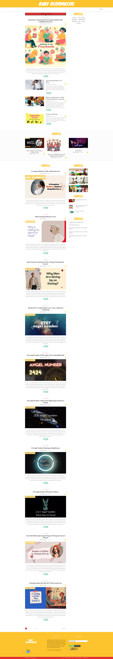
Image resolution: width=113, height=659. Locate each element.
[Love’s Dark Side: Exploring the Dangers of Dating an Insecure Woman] (45, 552)
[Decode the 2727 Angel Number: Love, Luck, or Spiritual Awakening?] (45, 324)
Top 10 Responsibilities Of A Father (54, 81)
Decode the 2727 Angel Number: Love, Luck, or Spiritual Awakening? (45, 309)
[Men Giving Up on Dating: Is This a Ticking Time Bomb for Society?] (45, 279)
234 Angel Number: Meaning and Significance (45, 448)
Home (63, 657)
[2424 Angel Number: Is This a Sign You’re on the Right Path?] (45, 370)
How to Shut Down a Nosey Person (81, 199)
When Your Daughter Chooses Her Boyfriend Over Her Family (56, 155)
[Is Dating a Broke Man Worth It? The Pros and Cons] (45, 598)
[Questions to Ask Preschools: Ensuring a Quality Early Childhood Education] (45, 46)
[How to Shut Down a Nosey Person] (72, 200)
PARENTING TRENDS (45, 13)
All (33, 136)
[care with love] (78, 180)
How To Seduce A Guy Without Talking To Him (34, 151)
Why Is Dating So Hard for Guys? (45, 217)
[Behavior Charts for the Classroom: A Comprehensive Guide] (71, 207)
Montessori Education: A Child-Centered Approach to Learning (55, 98)
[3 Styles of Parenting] (34, 118)
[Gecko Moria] (78, 143)
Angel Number (38, 136)
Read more (45, 76)
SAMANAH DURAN (43, 23)
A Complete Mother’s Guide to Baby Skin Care (45, 171)
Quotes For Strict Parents (80, 211)
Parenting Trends (45, 17)
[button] (101, 9)
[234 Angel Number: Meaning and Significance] (45, 463)
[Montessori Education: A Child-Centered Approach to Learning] (34, 101)
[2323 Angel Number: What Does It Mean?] (45, 506)
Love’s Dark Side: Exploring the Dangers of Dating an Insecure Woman (45, 537)
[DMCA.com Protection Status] (75, 646)
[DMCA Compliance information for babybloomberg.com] (73, 650)
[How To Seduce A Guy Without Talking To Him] (34, 143)
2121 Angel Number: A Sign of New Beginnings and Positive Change (45, 402)
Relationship (72, 136)
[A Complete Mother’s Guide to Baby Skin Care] (45, 186)
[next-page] (38, 628)
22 (35, 628)
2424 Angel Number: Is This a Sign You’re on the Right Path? (45, 355)
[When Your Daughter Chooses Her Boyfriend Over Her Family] (56, 145)
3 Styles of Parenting (52, 114)
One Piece (63, 136)
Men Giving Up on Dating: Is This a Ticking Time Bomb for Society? (45, 263)
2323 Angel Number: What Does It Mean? (45, 492)
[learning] (78, 172)
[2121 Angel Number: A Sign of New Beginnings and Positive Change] (45, 417)
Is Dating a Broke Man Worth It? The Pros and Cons (45, 583)
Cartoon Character (46, 136)
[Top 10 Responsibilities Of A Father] (34, 85)
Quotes (67, 136)
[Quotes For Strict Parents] (72, 212)
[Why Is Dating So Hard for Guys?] (45, 231)
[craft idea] (78, 188)
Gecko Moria (78, 151)
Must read (56, 133)
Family (58, 136)
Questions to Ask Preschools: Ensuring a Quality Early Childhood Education (45, 21)
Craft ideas (53, 136)
